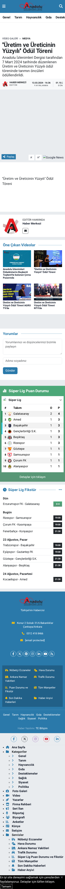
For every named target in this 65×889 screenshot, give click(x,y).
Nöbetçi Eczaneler (20, 670)
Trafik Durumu (46, 676)
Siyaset (31, 718)
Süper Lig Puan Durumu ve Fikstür (40, 857)
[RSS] (52, 654)
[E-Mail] (25, 231)
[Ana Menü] (4, 6)
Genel (6, 17)
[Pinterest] (26, 654)
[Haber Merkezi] (11, 225)
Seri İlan (17, 808)
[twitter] (24, 739)
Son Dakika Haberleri (13, 700)
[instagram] (35, 739)
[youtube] (46, 739)
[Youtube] (45, 654)
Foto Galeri (19, 791)
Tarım (18, 17)
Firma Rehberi (21, 804)
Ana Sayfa (18, 747)
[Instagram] (32, 654)
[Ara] (61, 6)
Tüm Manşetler (46, 687)
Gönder (10, 370)
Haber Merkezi (32, 223)
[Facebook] (13, 654)
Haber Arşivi (45, 698)
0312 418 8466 (35, 633)
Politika (42, 718)
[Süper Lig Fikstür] (60, 489)
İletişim (17, 830)
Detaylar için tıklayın (32, 477)
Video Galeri (10, 38)
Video (16, 795)
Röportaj (18, 813)
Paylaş (10, 156)
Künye (16, 826)
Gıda (49, 17)
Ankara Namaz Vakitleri (16, 678)
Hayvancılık (33, 17)
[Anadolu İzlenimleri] (32, 7)
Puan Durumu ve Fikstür (16, 689)
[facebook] (14, 739)
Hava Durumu (46, 670)
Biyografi (18, 817)
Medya (26, 38)
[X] (20, 654)
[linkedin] (57, 739)
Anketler (18, 822)
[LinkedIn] (39, 654)
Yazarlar (17, 800)
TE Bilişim (41, 728)
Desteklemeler (52, 714)
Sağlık (21, 718)
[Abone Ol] (53, 157)
